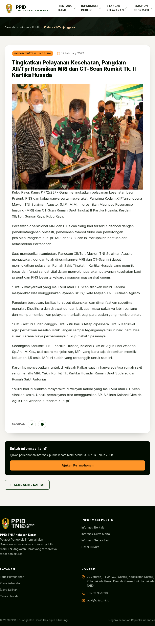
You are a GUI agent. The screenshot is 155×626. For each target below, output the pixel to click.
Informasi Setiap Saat (95, 540)
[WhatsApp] (42, 424)
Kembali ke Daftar (29, 484)
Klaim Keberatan (10, 583)
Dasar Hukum (90, 547)
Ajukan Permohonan (77, 465)
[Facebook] (32, 424)
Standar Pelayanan (115, 8)
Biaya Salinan (9, 589)
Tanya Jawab (9, 596)
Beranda (10, 27)
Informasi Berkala (93, 527)
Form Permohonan (12, 576)
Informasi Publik (89, 8)
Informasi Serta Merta (96, 534)
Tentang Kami (65, 8)
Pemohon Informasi (141, 8)
